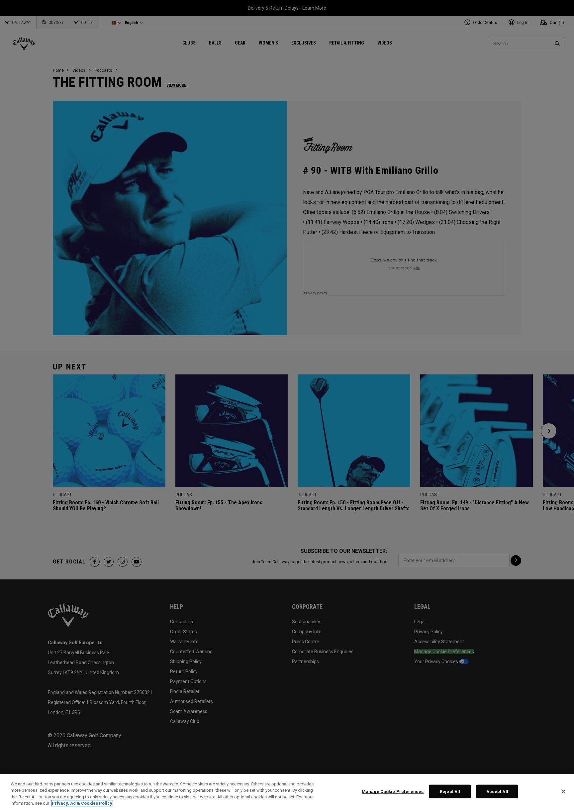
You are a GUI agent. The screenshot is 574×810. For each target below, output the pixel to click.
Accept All (497, 791)
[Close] (563, 791)
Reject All (450, 791)
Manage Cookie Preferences (393, 791)
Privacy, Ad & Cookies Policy (82, 803)
